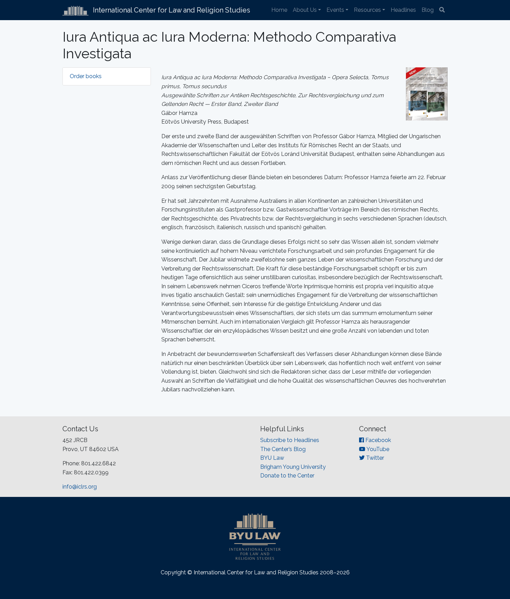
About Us (305, 10)
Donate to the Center (287, 475)
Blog (428, 10)
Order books (86, 76)
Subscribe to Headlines (289, 440)
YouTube (377, 449)
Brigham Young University (293, 467)
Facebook (377, 440)
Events (335, 10)
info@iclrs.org (79, 486)
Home (279, 10)
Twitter (374, 458)
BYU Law (272, 458)
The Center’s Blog (283, 449)
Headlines (403, 10)
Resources (367, 10)
